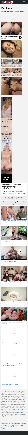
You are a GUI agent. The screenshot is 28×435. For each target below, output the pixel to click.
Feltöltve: (6, 198)
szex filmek (20, 412)
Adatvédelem (21, 432)
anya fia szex (21, 393)
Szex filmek (21, 427)
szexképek (9, 416)
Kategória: (8, 197)
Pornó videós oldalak (11, 427)
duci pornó (13, 406)
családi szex (7, 399)
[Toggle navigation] (24, 2)
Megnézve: (18, 198)
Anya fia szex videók (16, 197)
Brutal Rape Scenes (13, 425)
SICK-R (3, 428)
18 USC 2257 (12, 432)
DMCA (16, 432)
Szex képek (17, 423)
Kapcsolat (6, 432)
